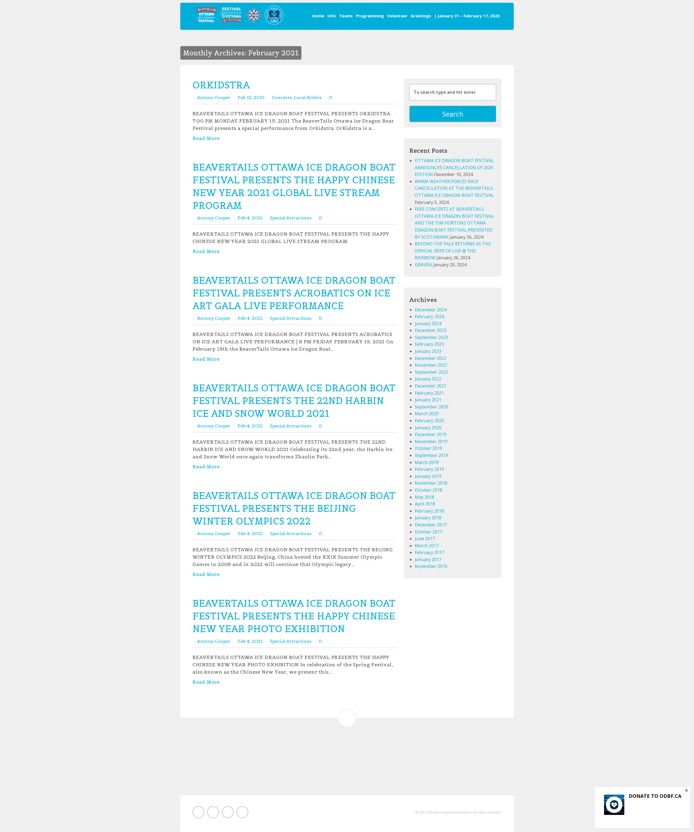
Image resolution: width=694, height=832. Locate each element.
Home (318, 15)
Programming (370, 15)
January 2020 (428, 428)
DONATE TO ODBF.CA (655, 796)
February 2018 (429, 511)
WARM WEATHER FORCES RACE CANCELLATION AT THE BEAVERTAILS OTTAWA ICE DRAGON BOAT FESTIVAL (454, 188)
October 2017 (428, 532)
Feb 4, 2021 (250, 217)
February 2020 (429, 421)
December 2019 (430, 434)
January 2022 (428, 379)
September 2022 (431, 372)
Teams (346, 15)
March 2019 (427, 462)
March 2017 (427, 546)
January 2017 (428, 559)
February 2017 (429, 552)
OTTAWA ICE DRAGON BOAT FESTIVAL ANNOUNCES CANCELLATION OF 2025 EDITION (454, 167)
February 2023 (429, 344)
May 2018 (424, 497)
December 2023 (430, 330)
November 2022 (431, 365)
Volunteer (397, 15)
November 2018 (431, 483)
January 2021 (428, 400)
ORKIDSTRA (221, 85)
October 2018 (428, 490)
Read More (206, 138)
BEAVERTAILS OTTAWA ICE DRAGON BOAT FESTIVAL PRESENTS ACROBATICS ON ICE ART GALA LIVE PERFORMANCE (294, 293)
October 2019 (428, 448)
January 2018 (428, 518)
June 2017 (425, 539)
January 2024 (428, 324)
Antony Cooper (213, 97)
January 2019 (428, 476)
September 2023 (431, 337)
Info (331, 15)
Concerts (282, 97)
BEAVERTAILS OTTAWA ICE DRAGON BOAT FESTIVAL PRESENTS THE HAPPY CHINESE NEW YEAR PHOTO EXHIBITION (294, 616)
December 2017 (430, 525)
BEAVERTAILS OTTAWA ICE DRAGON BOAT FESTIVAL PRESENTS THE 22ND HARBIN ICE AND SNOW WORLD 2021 (294, 400)
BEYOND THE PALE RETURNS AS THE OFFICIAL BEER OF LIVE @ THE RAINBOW (453, 251)
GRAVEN (423, 265)
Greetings (421, 15)
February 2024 (429, 316)
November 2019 (431, 441)
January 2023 (428, 351)
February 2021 (429, 393)
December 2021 (430, 386)
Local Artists (308, 97)
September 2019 (431, 455)
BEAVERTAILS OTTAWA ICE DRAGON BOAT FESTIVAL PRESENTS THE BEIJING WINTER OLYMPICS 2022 (294, 508)
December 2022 (430, 358)
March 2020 (427, 414)
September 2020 (431, 407)
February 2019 (429, 469)
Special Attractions (290, 217)
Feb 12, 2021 (251, 97)
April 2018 (425, 504)
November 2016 (431, 566)
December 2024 (430, 310)
